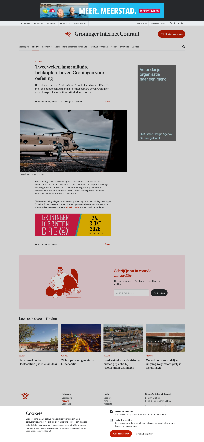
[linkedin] (182, 23)
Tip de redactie (141, 23)
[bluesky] (178, 23)
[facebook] (174, 23)
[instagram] (171, 23)
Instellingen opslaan (144, 434)
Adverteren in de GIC (158, 23)
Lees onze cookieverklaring (38, 430)
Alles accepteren (121, 433)
